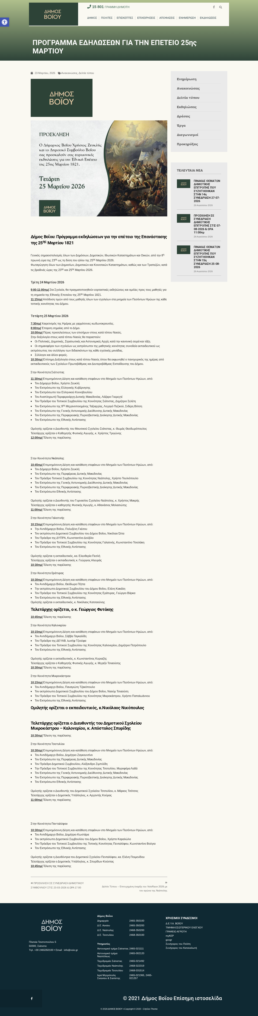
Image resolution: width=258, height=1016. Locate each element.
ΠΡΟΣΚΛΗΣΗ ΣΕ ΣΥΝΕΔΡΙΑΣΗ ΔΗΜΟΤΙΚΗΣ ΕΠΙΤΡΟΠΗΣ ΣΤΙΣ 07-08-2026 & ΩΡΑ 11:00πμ (207, 224)
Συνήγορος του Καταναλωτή (181, 948)
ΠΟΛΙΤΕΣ (107, 18)
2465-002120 (136, 953)
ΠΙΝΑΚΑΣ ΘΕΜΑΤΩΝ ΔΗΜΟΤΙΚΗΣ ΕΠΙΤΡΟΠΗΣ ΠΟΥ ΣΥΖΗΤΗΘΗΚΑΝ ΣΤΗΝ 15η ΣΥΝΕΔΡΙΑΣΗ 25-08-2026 (207, 257)
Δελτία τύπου (86, 73)
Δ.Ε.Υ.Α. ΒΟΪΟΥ (174, 923)
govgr (169, 940)
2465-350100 (136, 920)
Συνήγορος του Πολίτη (178, 944)
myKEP (170, 935)
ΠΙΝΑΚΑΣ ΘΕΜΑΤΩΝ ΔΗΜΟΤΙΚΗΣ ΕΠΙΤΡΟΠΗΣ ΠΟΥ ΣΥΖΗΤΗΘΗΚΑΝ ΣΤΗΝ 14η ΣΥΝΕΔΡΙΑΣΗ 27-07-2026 (207, 191)
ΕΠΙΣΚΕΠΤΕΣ (125, 18)
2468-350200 (136, 930)
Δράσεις (183, 116)
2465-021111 (136, 948)
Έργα (181, 125)
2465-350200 (136, 925)
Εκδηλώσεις (187, 107)
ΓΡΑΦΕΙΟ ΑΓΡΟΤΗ (176, 931)
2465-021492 (136, 961)
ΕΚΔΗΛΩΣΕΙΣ (208, 18)
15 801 (110, 6)
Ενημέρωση (186, 79)
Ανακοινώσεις (69, 73)
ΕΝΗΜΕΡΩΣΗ (187, 18)
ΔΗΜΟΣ (92, 18)
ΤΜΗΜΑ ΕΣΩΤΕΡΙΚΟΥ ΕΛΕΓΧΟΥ (184, 927)
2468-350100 (136, 935)
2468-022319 (136, 965)
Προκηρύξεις (187, 144)
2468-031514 (136, 970)
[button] (4, 22)
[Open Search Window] (220, 7)
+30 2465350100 (43, 950)
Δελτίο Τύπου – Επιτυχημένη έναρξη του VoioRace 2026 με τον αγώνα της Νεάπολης (134, 888)
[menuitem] (92, 18)
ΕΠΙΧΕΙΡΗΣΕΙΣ (146, 18)
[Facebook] (214, 7)
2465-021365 (136, 975)
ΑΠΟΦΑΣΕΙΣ (167, 18)
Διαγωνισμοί (187, 134)
